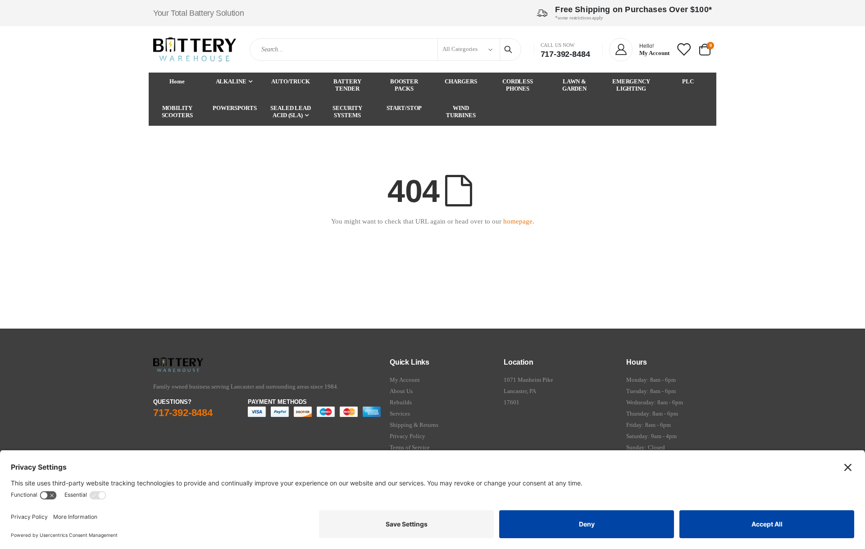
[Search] (509, 49)
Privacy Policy (407, 436)
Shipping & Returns (414, 424)
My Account (405, 379)
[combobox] (385, 49)
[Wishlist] (683, 49)
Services (400, 413)
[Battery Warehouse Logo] (194, 49)
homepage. (518, 221)
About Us (401, 391)
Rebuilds (401, 402)
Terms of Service (410, 447)
